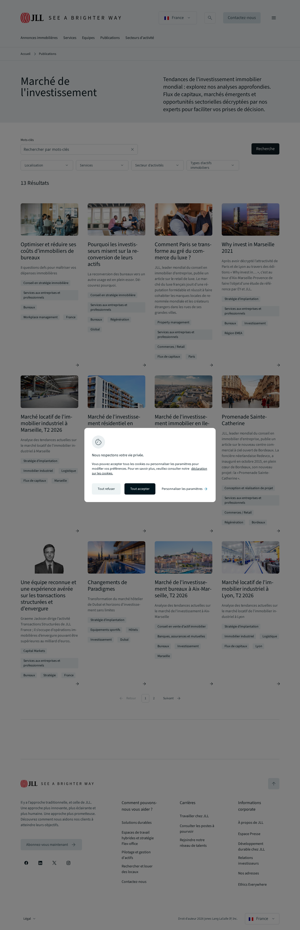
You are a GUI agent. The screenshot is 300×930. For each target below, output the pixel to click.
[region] (150, 465)
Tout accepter (140, 489)
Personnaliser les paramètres (185, 489)
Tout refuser (106, 489)
